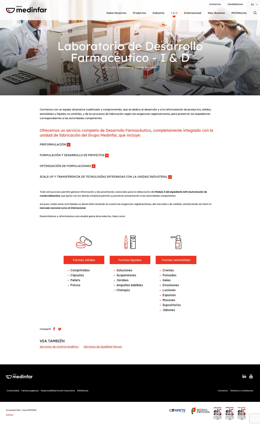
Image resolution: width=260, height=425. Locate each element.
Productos (139, 12)
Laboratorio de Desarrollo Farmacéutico (138, 67)
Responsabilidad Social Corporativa (58, 390)
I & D (174, 12)
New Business (216, 12)
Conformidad (13, 390)
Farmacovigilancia (30, 390)
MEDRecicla (238, 12)
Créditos (9, 415)
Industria (158, 12)
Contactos (215, 4)
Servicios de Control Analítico (59, 346)
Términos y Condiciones (241, 390)
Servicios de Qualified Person (103, 346)
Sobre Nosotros (116, 12)
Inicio (104, 67)
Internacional (192, 12)
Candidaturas (235, 4)
